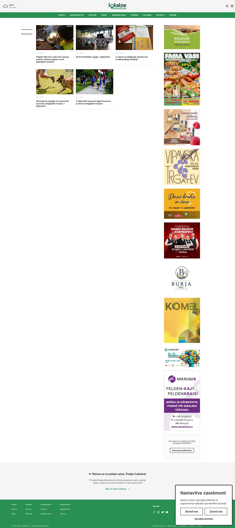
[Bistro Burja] (182, 280)
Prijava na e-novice (159, 526)
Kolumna (147, 15)
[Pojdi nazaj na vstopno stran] (117, 6)
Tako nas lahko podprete (116, 489)
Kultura (92, 15)
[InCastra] (182, 359)
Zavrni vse (216, 511)
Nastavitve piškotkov (182, 450)
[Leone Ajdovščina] (182, 129)
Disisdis (192, 526)
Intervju (160, 15)
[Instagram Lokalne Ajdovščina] (159, 512)
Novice (62, 15)
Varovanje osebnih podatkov (40, 526)
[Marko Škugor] (182, 242)
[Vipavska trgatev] (182, 169)
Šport (104, 15)
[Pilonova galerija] (182, 322)
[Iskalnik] (226, 6)
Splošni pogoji (172, 526)
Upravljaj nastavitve (203, 519)
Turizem (134, 15)
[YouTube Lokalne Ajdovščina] (167, 512)
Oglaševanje (183, 526)
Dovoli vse (191, 511)
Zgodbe (172, 15)
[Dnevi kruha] (182, 205)
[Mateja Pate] (182, 402)
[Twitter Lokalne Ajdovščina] (163, 512)
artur (199, 526)
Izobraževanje (119, 15)
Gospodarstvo (77, 15)
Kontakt (156, 506)
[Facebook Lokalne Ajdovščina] (155, 512)
